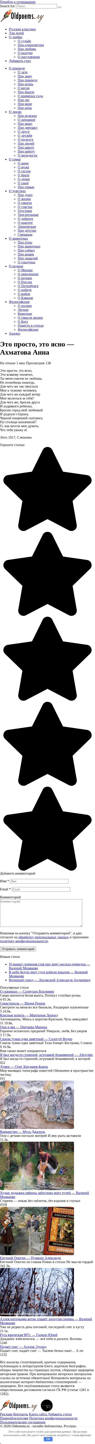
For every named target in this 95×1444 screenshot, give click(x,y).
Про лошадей (28, 258)
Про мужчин (27, 116)
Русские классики (22, 29)
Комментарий (10, 897)
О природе (17, 68)
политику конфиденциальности (24, 941)
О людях (15, 112)
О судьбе (24, 41)
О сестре (24, 171)
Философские (19, 302)
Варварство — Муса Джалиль (22, 1132)
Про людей (26, 143)
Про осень (25, 84)
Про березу (26, 92)
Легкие (23, 310)
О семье (15, 159)
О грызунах (26, 262)
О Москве (25, 270)
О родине (16, 266)
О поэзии (25, 306)
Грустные (25, 211)
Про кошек (26, 254)
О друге (24, 131)
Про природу (28, 80)
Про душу (25, 195)
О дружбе (25, 135)
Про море (25, 104)
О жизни (24, 199)
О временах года (30, 96)
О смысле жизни (30, 317)
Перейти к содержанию (18, 2)
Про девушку (28, 127)
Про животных (29, 246)
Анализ (14, 333)
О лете (23, 72)
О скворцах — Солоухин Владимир (27, 991)
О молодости (27, 155)
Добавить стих (20, 61)
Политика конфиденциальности (53, 1418)
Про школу (26, 147)
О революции (28, 274)
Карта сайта (38, 1414)
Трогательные (28, 215)
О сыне (23, 183)
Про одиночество (31, 45)
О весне (24, 88)
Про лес (24, 100)
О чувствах (17, 191)
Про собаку (26, 250)
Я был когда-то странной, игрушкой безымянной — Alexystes (46, 1055)
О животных (18, 238)
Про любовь (27, 49)
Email (5, 889)
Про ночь (25, 108)
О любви (15, 37)
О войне (24, 294)
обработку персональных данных (43, 937)
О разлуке (25, 53)
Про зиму (25, 76)
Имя (4, 881)
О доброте (25, 219)
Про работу (26, 151)
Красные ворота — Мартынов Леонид (29, 1015)
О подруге (25, 139)
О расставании (29, 57)
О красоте (25, 222)
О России (25, 282)
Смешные (25, 234)
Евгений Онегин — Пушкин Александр (30, 1258)
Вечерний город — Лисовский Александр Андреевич (49, 980)
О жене (23, 163)
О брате (23, 175)
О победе (25, 290)
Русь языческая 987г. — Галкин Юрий (28, 1335)
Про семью (26, 187)
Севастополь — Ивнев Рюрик (22, 1003)
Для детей (16, 33)
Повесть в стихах (31, 325)
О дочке (24, 179)
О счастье (25, 207)
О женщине (26, 120)
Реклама (6, 1414)
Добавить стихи (60, 1414)
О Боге (23, 321)
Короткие (25, 313)
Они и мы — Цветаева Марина (23, 1027)
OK (48, 1439)
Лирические (27, 226)
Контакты (20, 1414)
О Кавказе (25, 298)
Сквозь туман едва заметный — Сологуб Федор (36, 1039)
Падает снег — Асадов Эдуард (23, 1347)
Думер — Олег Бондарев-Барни (24, 1066)
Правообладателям (14, 1418)
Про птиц (25, 242)
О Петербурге (28, 286)
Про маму (25, 124)
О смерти (25, 203)
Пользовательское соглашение (23, 1422)
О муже (23, 167)
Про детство (27, 230)
